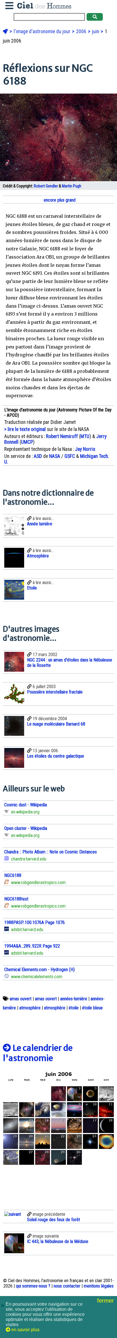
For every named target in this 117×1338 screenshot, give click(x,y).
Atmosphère (38, 556)
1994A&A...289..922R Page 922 (32, 946)
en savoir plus (24, 1329)
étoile (74, 1008)
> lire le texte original (25, 429)
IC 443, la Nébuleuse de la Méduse (57, 1241)
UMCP (27, 442)
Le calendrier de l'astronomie (38, 1053)
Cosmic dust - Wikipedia (25, 805)
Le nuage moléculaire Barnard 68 (56, 724)
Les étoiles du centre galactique (55, 756)
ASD (38, 456)
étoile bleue (92, 1008)
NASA (54, 456)
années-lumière (73, 998)
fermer (106, 1300)
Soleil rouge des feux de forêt (53, 1219)
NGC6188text (16, 899)
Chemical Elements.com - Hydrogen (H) (39, 969)
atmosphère (30, 1008)
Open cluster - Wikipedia (25, 828)
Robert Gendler (46, 186)
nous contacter (67, 1286)
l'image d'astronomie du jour (43, 31)
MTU (84, 436)
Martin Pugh (71, 186)
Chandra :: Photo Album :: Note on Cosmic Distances (50, 852)
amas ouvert (21, 998)
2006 (81, 31)
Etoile (32, 588)
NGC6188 (12, 875)
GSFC (69, 456)
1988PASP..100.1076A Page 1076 (34, 922)
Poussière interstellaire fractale (55, 692)
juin (96, 31)
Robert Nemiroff (62, 436)
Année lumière (39, 524)
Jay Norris (85, 449)
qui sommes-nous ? (33, 1286)
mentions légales (99, 1286)
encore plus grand (59, 200)
